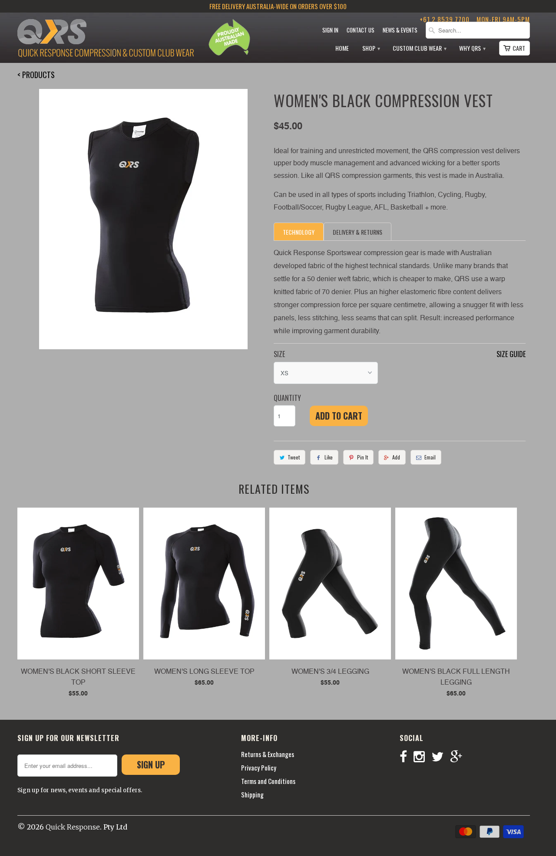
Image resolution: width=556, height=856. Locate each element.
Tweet (294, 457)
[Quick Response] (105, 39)
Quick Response (73, 827)
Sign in (330, 30)
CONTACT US (360, 30)
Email (430, 457)
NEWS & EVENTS (400, 30)
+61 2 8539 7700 (445, 19)
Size (279, 354)
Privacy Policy (258, 767)
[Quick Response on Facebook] (407, 756)
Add (396, 457)
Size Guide (511, 354)
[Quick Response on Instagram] (422, 756)
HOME (342, 48)
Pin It (362, 457)
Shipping (252, 794)
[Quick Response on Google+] (459, 756)
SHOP (370, 48)
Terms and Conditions (268, 781)
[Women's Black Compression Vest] (143, 219)
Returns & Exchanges (267, 754)
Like (328, 457)
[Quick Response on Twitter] (440, 756)
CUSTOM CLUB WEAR (419, 48)
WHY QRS (472, 48)
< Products (36, 74)
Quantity (287, 398)
